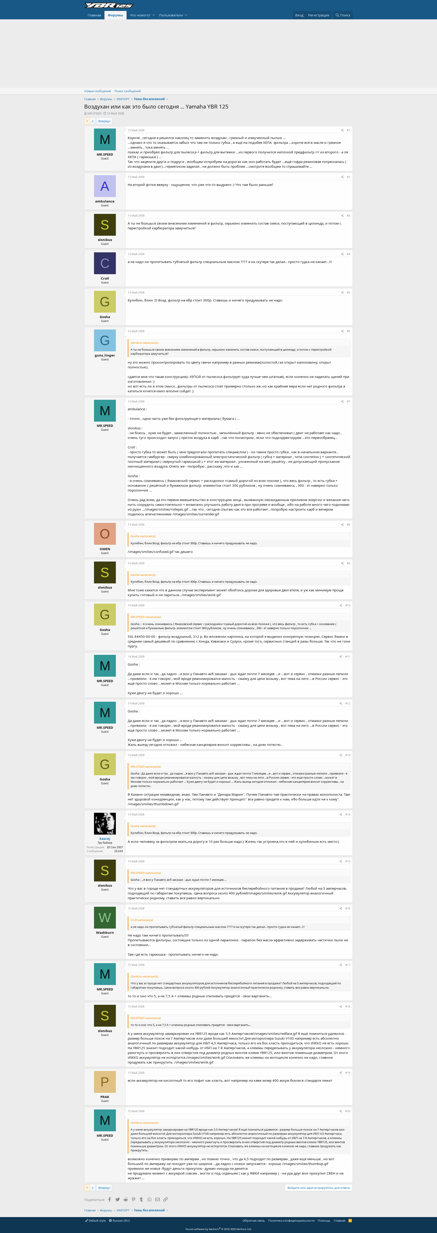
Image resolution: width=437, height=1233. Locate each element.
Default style (97, 1220)
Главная (94, 15)
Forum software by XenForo (218, 1229)
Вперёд (103, 121)
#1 (348, 130)
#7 (348, 401)
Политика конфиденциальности (291, 1220)
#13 (347, 755)
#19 (347, 1073)
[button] (153, 15)
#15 (347, 861)
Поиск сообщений (127, 91)
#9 (348, 563)
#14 (347, 814)
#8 (348, 525)
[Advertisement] (218, 53)
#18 (347, 1006)
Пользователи (171, 15)
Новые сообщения (97, 91)
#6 (348, 331)
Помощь (324, 1220)
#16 (347, 908)
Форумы (115, 15)
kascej (104, 838)
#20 (347, 1111)
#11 (347, 656)
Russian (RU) (121, 1220)
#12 (347, 703)
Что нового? (140, 15)
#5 (348, 292)
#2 (348, 177)
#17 (347, 965)
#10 (347, 605)
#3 (348, 216)
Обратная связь (254, 1220)
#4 (348, 254)
